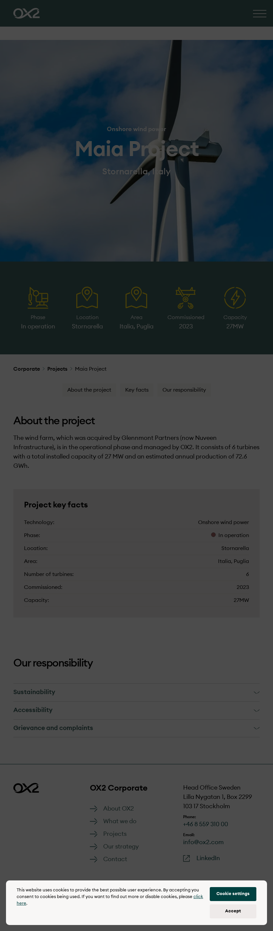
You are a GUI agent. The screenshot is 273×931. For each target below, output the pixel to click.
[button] (233, 894)
